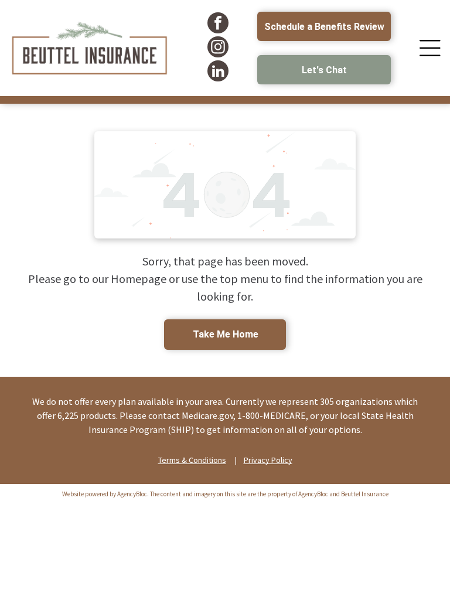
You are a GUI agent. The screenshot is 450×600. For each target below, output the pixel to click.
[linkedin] (218, 72)
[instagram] (218, 48)
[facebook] (218, 24)
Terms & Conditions (192, 460)
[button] (430, 48)
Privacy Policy (268, 460)
